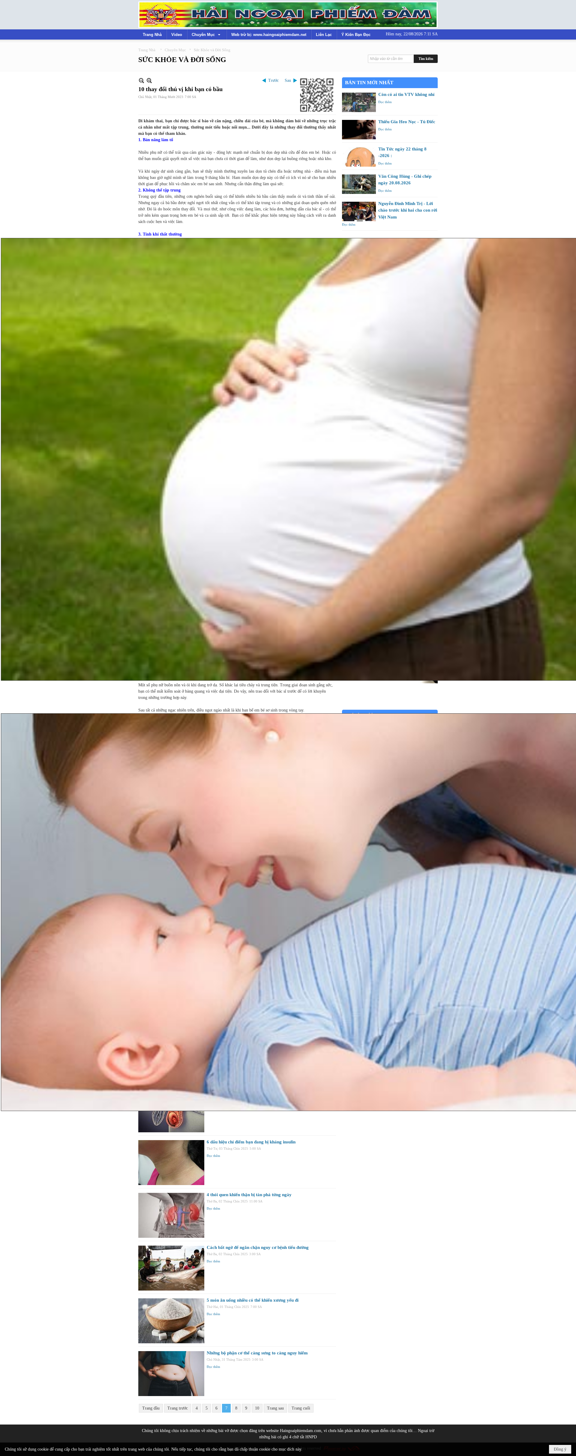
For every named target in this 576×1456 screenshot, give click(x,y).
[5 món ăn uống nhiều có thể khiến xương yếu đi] (171, 1320)
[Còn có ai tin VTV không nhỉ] (359, 102)
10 (257, 1408)
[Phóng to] (149, 80)
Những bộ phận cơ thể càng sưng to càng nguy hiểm (257, 1353)
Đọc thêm (213, 1155)
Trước (273, 80)
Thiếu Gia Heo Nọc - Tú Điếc (406, 121)
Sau (288, 80)
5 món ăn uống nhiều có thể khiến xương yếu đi (252, 1300)
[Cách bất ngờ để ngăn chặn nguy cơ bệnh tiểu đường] (171, 1268)
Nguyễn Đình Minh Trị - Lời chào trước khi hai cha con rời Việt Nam (407, 210)
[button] (206, 34)
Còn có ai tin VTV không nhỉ (406, 94)
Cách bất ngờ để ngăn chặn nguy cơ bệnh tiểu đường (258, 1247)
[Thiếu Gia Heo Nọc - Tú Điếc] (359, 129)
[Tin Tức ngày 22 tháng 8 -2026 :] (359, 157)
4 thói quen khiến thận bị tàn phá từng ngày (249, 1194)
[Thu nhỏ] (141, 80)
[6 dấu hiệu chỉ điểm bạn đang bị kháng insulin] (171, 1162)
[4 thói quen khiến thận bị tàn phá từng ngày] (171, 1215)
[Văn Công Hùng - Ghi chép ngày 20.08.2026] (359, 184)
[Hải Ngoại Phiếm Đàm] (288, 14)
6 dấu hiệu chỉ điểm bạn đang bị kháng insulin (251, 1142)
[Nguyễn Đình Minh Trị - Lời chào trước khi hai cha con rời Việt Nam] (359, 211)
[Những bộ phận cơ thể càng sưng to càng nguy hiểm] (171, 1373)
